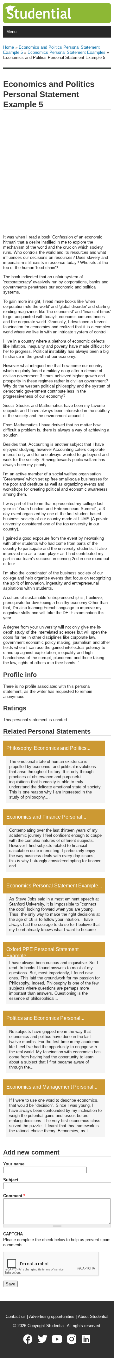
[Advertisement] (57, 172)
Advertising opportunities (51, 1316)
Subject (10, 1179)
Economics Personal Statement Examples (66, 52)
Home (8, 47)
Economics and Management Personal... (51, 1087)
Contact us (16, 1316)
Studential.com (51, 13)
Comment (14, 1195)
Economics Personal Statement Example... (54, 885)
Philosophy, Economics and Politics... (48, 748)
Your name (13, 1164)
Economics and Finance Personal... (46, 817)
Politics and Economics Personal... (45, 1018)
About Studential (93, 1316)
